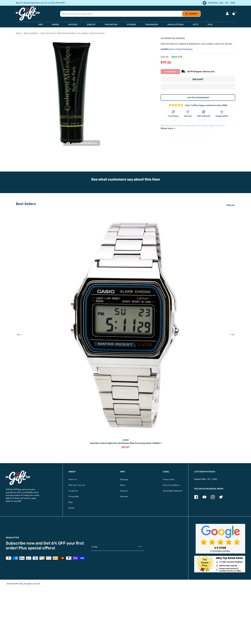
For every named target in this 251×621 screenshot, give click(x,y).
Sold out (197, 79)
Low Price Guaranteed (198, 97)
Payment (124, 490)
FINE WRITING (111, 24)
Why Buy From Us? (77, 485)
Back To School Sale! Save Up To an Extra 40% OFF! (40, 3)
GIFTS (195, 24)
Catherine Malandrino (173, 38)
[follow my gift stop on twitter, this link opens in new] (221, 498)
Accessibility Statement (172, 490)
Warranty (124, 496)
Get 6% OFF (54, 543)
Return (123, 485)
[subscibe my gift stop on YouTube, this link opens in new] (204, 498)
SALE (210, 24)
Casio (125, 440)
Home (18, 33)
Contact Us (73, 490)
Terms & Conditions (171, 485)
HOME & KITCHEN (175, 24)
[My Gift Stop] (18, 471)
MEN (40, 24)
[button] (198, 87)
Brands (71, 507)
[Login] (227, 14)
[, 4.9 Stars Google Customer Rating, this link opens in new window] (220, 539)
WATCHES (72, 24)
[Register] (139, 547)
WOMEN (55, 24)
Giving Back (74, 496)
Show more (167, 128)
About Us (72, 479)
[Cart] (233, 13)
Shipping (124, 479)
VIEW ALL (230, 205)
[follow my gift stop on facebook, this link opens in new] (196, 498)
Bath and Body (31, 33)
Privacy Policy (169, 479)
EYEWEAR (131, 24)
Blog (70, 502)
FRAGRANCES (151, 24)
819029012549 (204, 136)
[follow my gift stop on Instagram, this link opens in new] (213, 498)
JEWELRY (91, 24)
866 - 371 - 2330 (209, 479)
